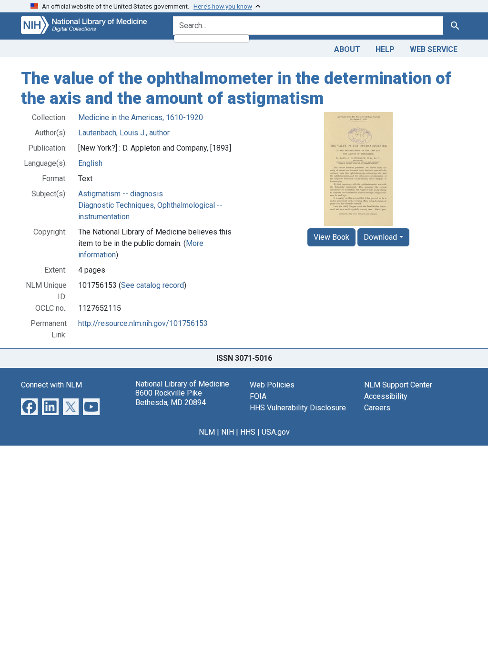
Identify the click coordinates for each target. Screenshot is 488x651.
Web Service (434, 49)
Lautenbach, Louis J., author (124, 132)
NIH (227, 432)
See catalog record (152, 285)
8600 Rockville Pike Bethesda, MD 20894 (170, 397)
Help (385, 49)
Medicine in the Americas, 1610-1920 (140, 117)
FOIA (258, 396)
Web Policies (272, 384)
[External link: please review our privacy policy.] (29, 406)
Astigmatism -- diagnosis (120, 193)
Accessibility (385, 396)
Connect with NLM (51, 384)
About (347, 49)
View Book (331, 237)
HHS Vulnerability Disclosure (298, 407)
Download (380, 237)
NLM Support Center (398, 384)
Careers (377, 407)
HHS (247, 432)
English (90, 163)
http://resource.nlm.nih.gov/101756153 (143, 323)
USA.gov (276, 432)
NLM (207, 432)
